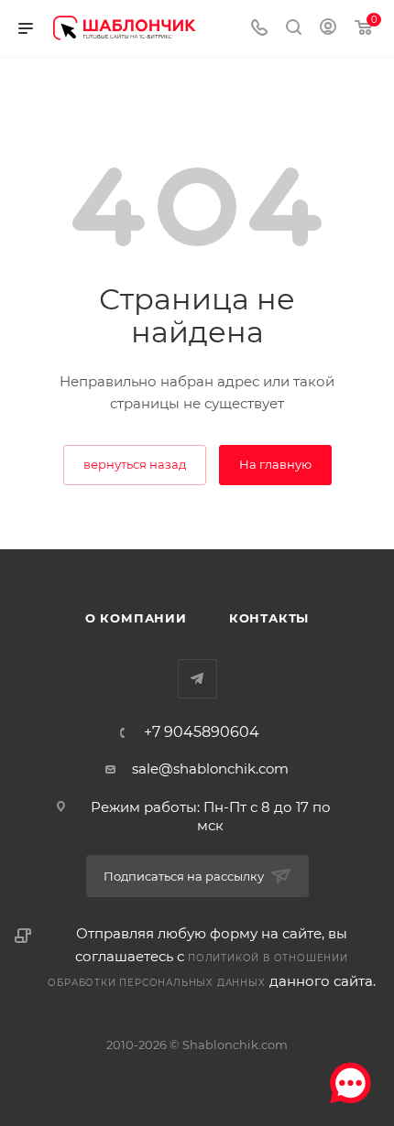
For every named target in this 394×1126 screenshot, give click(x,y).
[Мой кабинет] (328, 29)
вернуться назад (134, 464)
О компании (136, 618)
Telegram (197, 678)
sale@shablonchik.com (210, 768)
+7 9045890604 (201, 732)
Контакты (269, 618)
